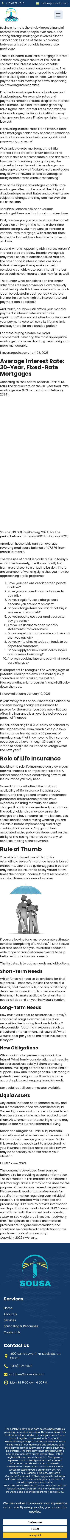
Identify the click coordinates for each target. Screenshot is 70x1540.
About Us (10, 1314)
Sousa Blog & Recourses (21, 1326)
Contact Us (12, 1332)
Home (8, 1308)
